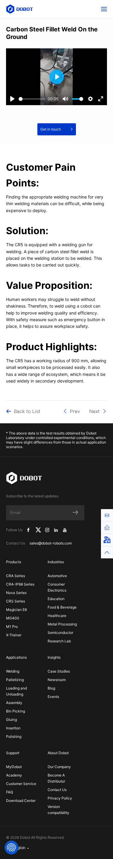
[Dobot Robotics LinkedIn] (56, 530)
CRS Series (15, 601)
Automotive (57, 575)
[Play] (12, 99)
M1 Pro (12, 626)
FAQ (9, 792)
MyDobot (14, 766)
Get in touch (50, 129)
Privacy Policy (60, 798)
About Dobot (58, 753)
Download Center (21, 800)
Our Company (59, 766)
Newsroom (57, 679)
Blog (51, 688)
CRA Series (15, 575)
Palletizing (15, 679)
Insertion (13, 728)
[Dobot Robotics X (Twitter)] (38, 530)
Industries (56, 562)
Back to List (27, 411)
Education (56, 598)
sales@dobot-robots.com (51, 543)
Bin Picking (15, 711)
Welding (12, 671)
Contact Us (57, 789)
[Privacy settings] (11, 847)
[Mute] (65, 99)
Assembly (14, 702)
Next (94, 411)
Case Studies (59, 671)
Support (12, 753)
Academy (14, 775)
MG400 (12, 618)
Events (53, 696)
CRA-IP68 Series (20, 584)
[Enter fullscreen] (100, 99)
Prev (75, 411)
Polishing (13, 736)
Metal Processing (62, 624)
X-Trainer (13, 635)
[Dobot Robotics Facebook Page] (28, 530)
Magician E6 (16, 609)
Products (13, 562)
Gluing (11, 719)
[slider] (32, 99)
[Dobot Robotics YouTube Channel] (64, 530)
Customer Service (21, 783)
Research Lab (59, 641)
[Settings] (90, 99)
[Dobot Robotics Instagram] (47, 530)
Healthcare (57, 615)
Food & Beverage (62, 607)
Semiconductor (60, 632)
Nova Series (16, 592)
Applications (16, 657)
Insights (54, 657)
